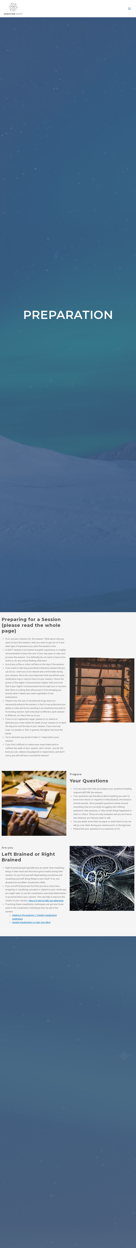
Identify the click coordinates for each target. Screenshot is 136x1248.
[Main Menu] (129, 8)
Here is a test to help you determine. (46, 900)
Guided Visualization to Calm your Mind (31, 922)
